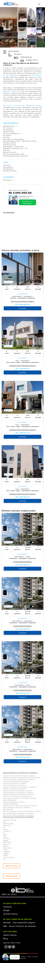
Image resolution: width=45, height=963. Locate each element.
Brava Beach (7, 848)
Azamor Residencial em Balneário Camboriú (19, 776)
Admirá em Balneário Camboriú (14, 789)
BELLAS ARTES (8, 809)
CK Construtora (9, 857)
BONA (5, 846)
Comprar (7, 907)
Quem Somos (9, 935)
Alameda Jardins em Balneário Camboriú (18, 792)
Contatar (22, 308)
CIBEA (5, 855)
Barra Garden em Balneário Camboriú (17, 807)
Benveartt (6, 844)
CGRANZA (6, 851)
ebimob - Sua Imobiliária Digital (19, 922)
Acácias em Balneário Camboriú (15, 783)
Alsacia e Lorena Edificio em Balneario (17, 796)
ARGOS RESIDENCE (10, 800)
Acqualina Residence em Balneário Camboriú (19, 787)
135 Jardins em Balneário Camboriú (22, 301)
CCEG (5, 850)
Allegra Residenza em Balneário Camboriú (18, 794)
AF (4, 827)
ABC (4, 822)
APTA (5, 835)
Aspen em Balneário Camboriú (14, 802)
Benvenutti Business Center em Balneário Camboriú (22, 811)
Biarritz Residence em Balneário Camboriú (18, 813)
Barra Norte (7, 842)
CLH (4, 859)
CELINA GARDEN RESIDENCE (22, 562)
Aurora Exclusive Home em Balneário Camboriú (20, 805)
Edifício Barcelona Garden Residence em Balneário (22, 777)
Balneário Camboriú (10, 91)
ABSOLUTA (7, 825)
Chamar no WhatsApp (28, 202)
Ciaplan (6, 853)
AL (4, 833)
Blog (5, 938)
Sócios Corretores (14, 105)
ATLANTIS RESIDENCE (10, 804)
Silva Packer (36, 75)
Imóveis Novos (10, 914)
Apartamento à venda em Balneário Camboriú (20, 798)
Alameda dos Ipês (9, 820)
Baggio (5, 840)
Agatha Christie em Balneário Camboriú (17, 791)
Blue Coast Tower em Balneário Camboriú (18, 815)
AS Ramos (6, 838)
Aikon (5, 829)
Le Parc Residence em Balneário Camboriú (18, 779)
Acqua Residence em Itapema (14, 785)
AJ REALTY (7, 831)
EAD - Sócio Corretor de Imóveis (19, 926)
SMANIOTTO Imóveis (34, 105)
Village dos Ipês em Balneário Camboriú (23, 366)
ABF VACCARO (8, 823)
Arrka (5, 837)
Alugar (6, 910)
